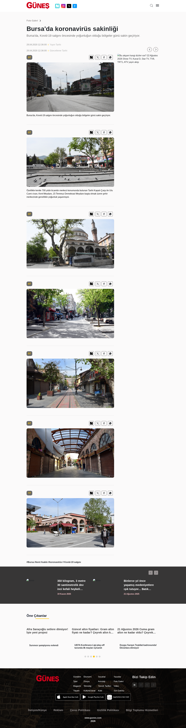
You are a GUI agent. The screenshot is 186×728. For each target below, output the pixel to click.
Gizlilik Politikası (108, 710)
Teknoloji (87, 686)
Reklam (58, 710)
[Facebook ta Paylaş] (104, 57)
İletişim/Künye (37, 710)
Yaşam (76, 690)
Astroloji (101, 681)
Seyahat (101, 677)
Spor (75, 681)
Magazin (77, 686)
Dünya (86, 681)
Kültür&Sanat (89, 690)
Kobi (100, 690)
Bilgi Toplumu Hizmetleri (142, 710)
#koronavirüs (55, 562)
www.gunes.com (93, 718)
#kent (38, 562)
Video (116, 686)
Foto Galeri (32, 20)
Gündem (77, 677)
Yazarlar (117, 677)
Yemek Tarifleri (104, 686)
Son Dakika (119, 690)
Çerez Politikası (80, 710)
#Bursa (31, 562)
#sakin (44, 562)
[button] (149, 49)
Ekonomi (88, 677)
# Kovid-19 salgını (71, 562)
